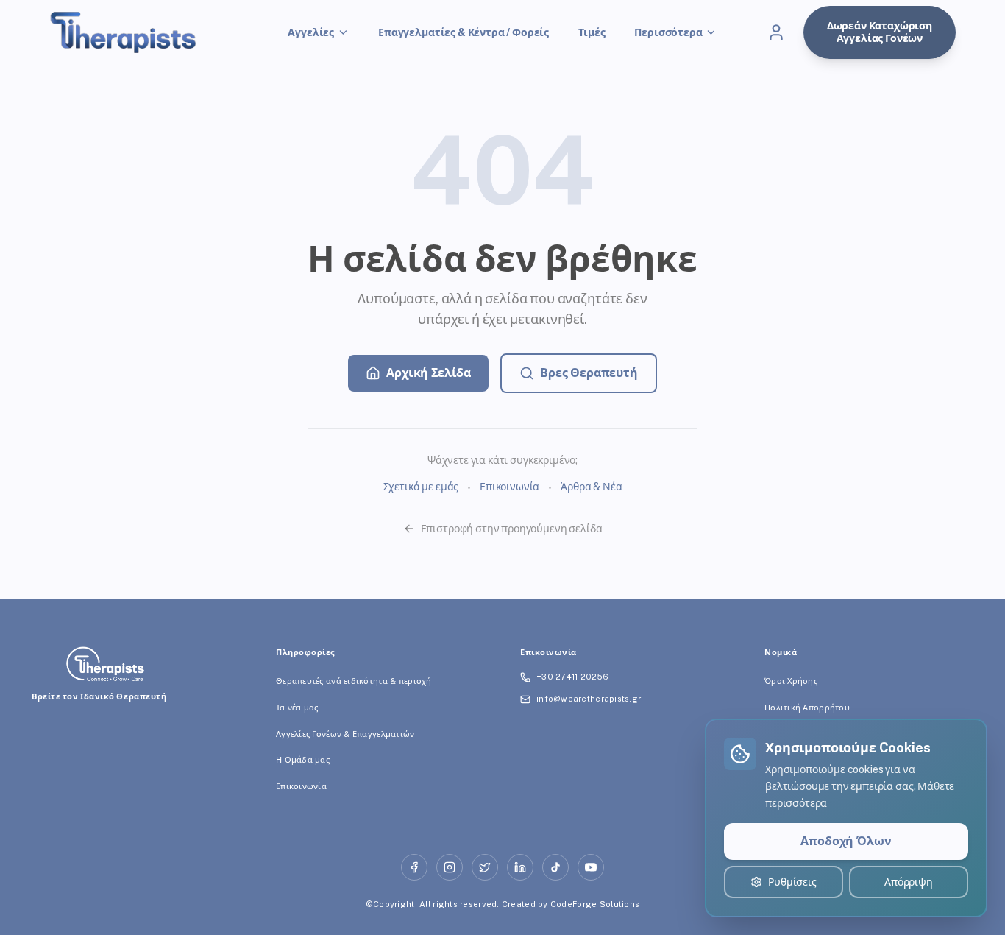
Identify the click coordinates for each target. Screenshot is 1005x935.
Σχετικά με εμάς (421, 487)
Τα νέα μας (297, 707)
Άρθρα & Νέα (591, 487)
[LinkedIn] (520, 867)
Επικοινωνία (509, 487)
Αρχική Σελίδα (428, 373)
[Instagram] (449, 867)
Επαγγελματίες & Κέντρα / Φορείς (463, 32)
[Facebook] (414, 867)
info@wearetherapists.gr (588, 698)
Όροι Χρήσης (790, 681)
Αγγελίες (311, 32)
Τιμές (591, 32)
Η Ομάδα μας (303, 759)
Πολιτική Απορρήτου (807, 707)
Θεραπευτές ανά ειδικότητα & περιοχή (354, 681)
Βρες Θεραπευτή (589, 373)
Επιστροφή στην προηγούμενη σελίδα (512, 528)
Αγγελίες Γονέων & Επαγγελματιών (345, 734)
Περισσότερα (668, 32)
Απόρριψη (908, 882)
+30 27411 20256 (572, 676)
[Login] (776, 32)
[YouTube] (591, 867)
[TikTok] (555, 867)
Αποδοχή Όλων (845, 841)
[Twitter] (485, 867)
